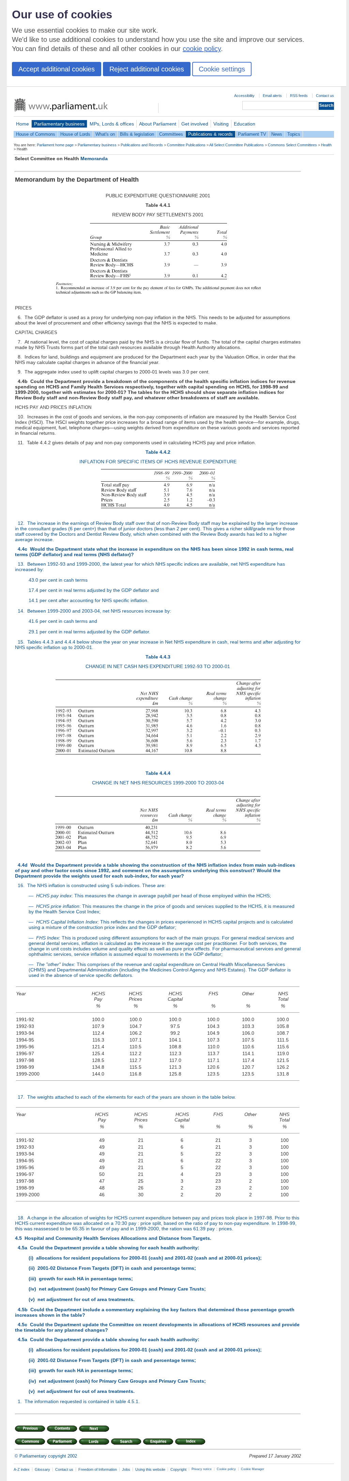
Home (22, 124)
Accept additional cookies (56, 69)
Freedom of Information (97, 1469)
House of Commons (35, 134)
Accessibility (244, 96)
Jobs (126, 1469)
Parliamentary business (59, 124)
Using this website (150, 1469)
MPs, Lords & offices (112, 124)
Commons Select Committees (292, 145)
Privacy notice (202, 1469)
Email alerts (272, 96)
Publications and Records (142, 145)
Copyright (178, 1469)
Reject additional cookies (146, 69)
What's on (105, 134)
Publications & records (210, 134)
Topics (293, 134)
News (276, 134)
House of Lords (75, 134)
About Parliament (157, 124)
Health (326, 145)
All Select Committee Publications (236, 145)
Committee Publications (186, 145)
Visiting (221, 124)
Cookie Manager (252, 1469)
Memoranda (94, 158)
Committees (171, 134)
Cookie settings (222, 69)
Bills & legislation (137, 134)
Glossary (42, 1469)
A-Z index (22, 1469)
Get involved (194, 124)
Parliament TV (252, 134)
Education (244, 124)
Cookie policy (226, 1469)
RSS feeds (299, 96)
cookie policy (202, 48)
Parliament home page (55, 145)
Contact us (325, 96)
